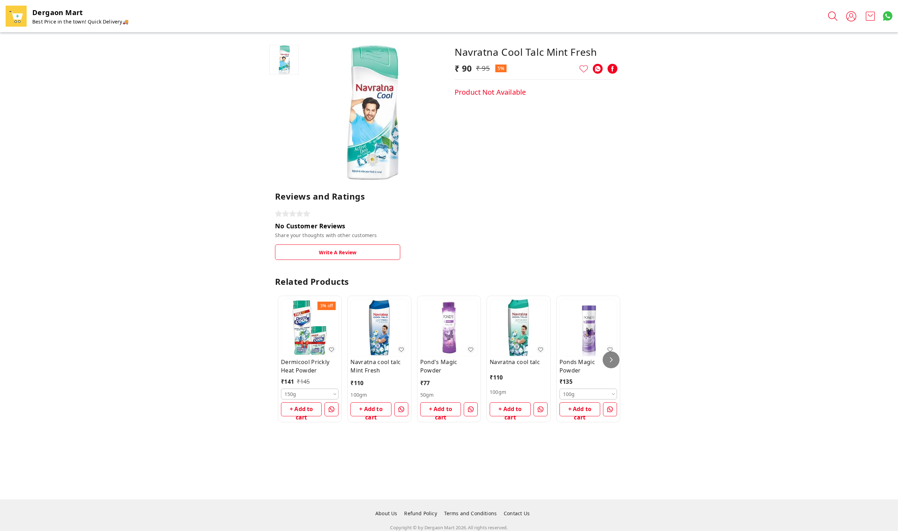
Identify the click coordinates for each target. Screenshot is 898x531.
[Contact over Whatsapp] (887, 16)
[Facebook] (612, 69)
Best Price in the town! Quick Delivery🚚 (80, 21)
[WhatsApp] (598, 69)
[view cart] (870, 16)
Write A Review (337, 252)
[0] (870, 16)
